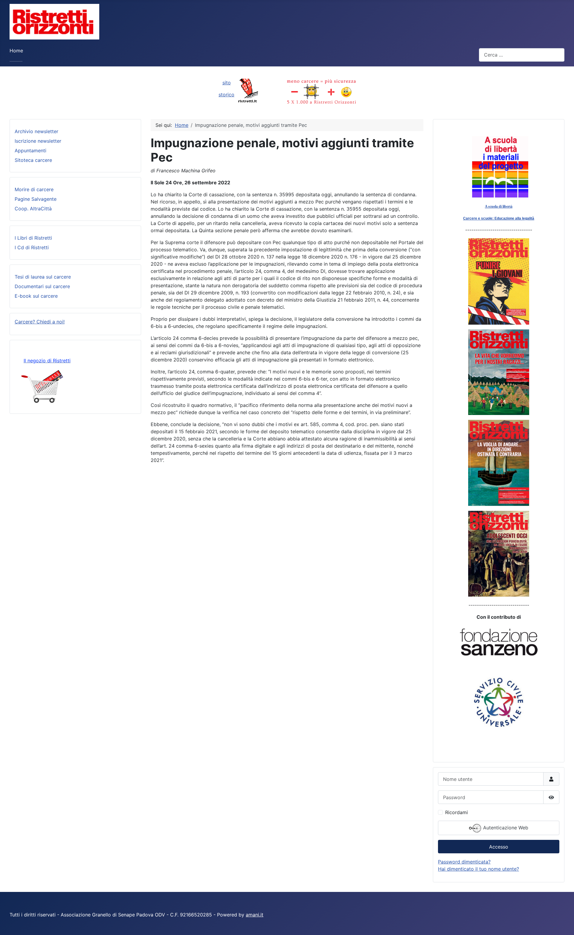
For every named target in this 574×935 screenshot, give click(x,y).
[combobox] (521, 55)
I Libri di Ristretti (33, 238)
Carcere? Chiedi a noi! (40, 322)
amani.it (254, 915)
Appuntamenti (30, 150)
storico (226, 95)
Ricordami (456, 812)
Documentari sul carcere (42, 286)
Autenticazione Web (505, 828)
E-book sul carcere (36, 296)
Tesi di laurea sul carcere (43, 277)
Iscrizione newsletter (38, 141)
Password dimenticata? (464, 862)
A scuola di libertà (498, 206)
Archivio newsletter (36, 131)
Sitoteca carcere (33, 160)
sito (226, 83)
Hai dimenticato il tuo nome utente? (478, 869)
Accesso (498, 847)
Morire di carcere (34, 189)
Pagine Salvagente (36, 199)
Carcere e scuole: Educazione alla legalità (498, 218)
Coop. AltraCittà (33, 209)
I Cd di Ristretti (32, 247)
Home (16, 51)
